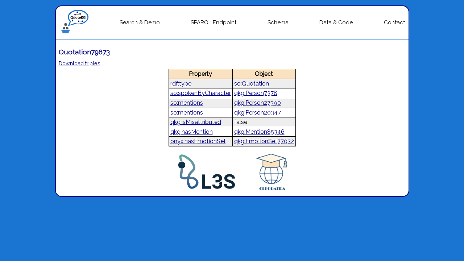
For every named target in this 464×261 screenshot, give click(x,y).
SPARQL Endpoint (213, 22)
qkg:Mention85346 (259, 131)
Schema (278, 22)
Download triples (79, 63)
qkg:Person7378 (255, 93)
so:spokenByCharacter (200, 93)
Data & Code (336, 22)
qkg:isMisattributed (195, 122)
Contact (394, 22)
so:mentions (186, 102)
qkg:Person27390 (257, 102)
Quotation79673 (84, 52)
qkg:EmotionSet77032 (264, 141)
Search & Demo (140, 22)
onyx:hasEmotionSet (198, 141)
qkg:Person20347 (257, 112)
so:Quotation (251, 83)
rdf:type (180, 83)
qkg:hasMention (191, 131)
